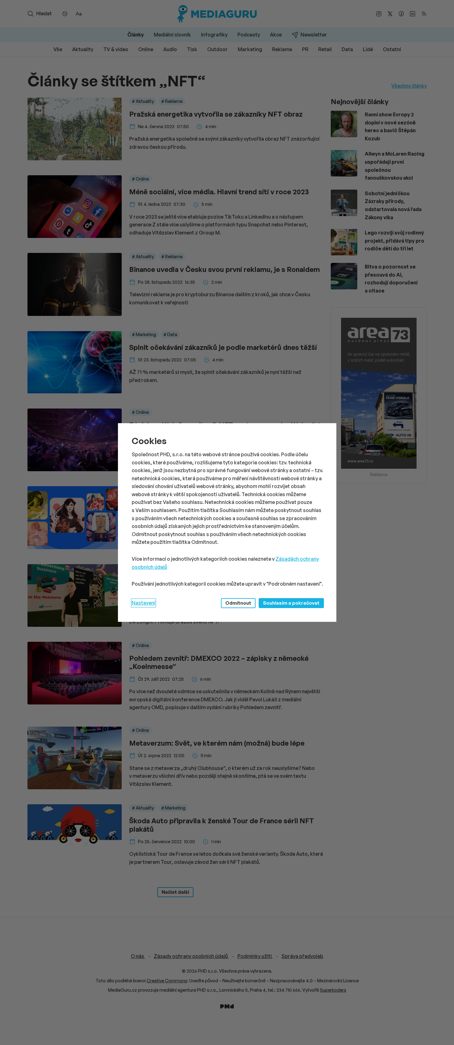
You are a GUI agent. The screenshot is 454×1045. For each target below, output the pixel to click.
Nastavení (143, 603)
